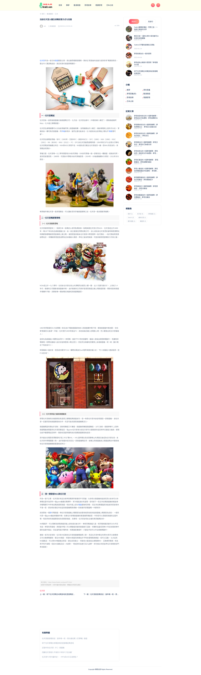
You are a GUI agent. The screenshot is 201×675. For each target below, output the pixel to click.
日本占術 (109, 5)
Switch (131, 217)
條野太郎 (98, 669)
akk (44, 26)
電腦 (80, 505)
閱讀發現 (98, 5)
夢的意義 (146, 90)
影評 (130, 214)
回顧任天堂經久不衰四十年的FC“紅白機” (57, 652)
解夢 (68, 5)
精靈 (110, 131)
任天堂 (42, 60)
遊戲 (56, 60)
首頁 (60, 5)
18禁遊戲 (151, 214)
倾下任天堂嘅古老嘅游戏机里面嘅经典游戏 (58, 643)
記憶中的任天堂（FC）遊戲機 (53, 648)
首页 (43, 14)
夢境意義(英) (131, 94)
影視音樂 (88, 5)
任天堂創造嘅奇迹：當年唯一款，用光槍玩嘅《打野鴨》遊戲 (64, 638)
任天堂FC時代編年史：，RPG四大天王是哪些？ (60, 657)
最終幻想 (142, 217)
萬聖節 (143, 221)
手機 (63, 131)
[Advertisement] (79, 44)
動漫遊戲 (77, 5)
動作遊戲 (131, 221)
